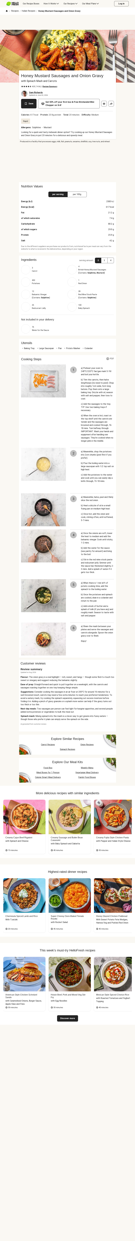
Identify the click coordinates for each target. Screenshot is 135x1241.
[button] (67, 260)
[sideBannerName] (67, 162)
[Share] (111, 103)
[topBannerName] (67, 22)
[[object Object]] (104, 103)
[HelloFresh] (12, 4)
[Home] (6, 11)
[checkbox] (22, 86)
